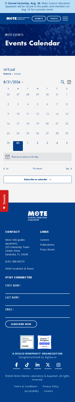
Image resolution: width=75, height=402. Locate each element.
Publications (47, 244)
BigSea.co (51, 357)
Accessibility (32, 391)
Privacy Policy (51, 386)
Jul (7, 168)
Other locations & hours (19, 268)
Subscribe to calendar (35, 179)
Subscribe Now (21, 324)
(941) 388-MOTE (15, 261)
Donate (39, 18)
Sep (67, 168)
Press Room (47, 249)
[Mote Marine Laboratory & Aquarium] (18, 18)
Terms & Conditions (25, 386)
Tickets (54, 18)
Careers (44, 239)
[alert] (37, 157)
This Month (37, 168)
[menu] (65, 18)
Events (7, 73)
